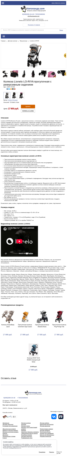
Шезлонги (5, 435)
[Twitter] (9, 89)
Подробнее (42, 452)
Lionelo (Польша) (13, 100)
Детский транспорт (8, 424)
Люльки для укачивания (47, 433)
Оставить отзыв (14, 102)
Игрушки (23, 424)
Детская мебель (44, 423)
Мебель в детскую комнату (10, 430)
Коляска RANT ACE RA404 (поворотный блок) (33, 360)
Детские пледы (25, 426)
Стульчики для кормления (10, 426)
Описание (6, 102)
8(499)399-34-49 (28, 14)
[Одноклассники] (11, 89)
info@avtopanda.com (33, 16)
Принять (51, 452)
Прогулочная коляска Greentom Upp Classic (25, 325)
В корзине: (34, 25)
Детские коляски (12, 41)
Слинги (5, 438)
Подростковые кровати (46, 429)
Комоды (5, 433)
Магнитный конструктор (46, 424)
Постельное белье (45, 432)
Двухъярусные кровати (9, 429)
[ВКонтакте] (7, 89)
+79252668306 (39, 14)
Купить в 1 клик (28, 111)
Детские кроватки (45, 430)
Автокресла (6, 423)
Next (65, 55)
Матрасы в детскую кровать (10, 432)
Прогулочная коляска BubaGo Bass (42, 325)
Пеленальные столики (9, 436)
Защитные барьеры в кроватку (30, 432)
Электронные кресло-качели (29, 433)
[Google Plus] (15, 89)
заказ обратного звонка (58, 3)
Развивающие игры (26, 438)
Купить (28, 106)
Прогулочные (23, 41)
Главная (3, 41)
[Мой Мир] (13, 89)
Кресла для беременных (47, 435)
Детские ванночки (45, 426)
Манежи (23, 430)
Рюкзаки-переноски (45, 436)
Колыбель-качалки (26, 435)
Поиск (61, 30)
